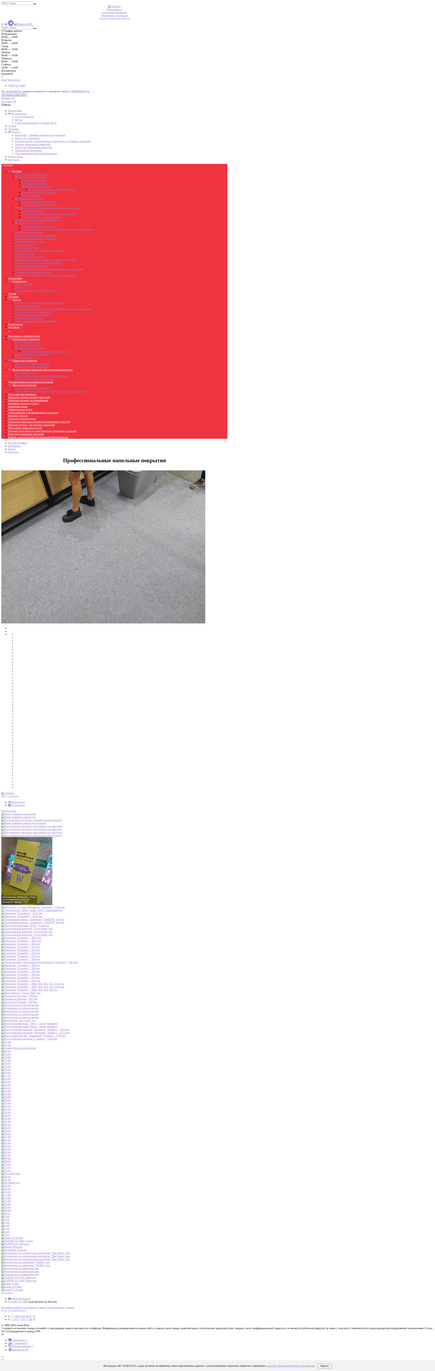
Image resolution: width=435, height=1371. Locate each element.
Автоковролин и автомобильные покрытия (40, 250)
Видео (11, 449)
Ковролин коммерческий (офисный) (36, 235)
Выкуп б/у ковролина (27, 138)
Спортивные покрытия (32, 177)
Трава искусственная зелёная (38, 201)
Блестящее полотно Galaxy (30, 241)
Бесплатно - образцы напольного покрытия (40, 135)
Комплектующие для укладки (39, 192)
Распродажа (15, 110)
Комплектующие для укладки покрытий (38, 263)
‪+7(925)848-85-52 (80, 91)
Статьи (12, 125)
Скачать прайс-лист (15, 95)
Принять (324, 1366)
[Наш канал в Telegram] (11, 24)
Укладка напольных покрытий (32, 144)
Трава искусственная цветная (39, 204)
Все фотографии (17, 442)
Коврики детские (25, 253)
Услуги (17, 132)
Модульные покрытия (34, 183)
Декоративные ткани (27, 247)
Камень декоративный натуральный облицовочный (45, 275)
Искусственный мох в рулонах (39, 226)
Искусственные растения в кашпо (41, 217)
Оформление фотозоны (28, 150)
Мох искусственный (31, 223)
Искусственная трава (34, 180)
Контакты (14, 159)
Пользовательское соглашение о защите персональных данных (37, 1307)
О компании (20, 113)
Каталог (17, 171)
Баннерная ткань (24, 244)
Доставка (13, 129)
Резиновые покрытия (38, 186)
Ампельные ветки (32, 211)
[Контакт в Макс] (23, 24)
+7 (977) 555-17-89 (21, 1319)
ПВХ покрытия (31, 195)
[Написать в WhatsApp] (2, 24)
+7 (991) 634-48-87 (21, 1316)
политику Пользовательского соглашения (290, 1365)
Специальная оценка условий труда (35, 122)
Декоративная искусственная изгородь (37, 220)
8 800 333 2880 (16, 85)
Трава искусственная (31, 198)
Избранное (14, 446)
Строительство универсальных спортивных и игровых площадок (53, 141)
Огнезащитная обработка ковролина (36, 153)
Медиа (19, 119)
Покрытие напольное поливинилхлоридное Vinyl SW (46, 259)
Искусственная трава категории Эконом (52, 189)
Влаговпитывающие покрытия (33, 272)
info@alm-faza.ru (10, 79)
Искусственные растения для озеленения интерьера (49, 207)
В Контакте (18, 802)
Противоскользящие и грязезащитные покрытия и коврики (49, 269)
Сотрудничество (24, 116)
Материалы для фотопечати (31, 174)
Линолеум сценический (29, 256)
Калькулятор (15, 156)
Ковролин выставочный (29, 232)
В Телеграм (18, 805)
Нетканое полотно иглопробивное (35, 238)
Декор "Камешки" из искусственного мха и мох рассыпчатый (57, 229)
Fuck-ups (13, 452)
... (9, 330)
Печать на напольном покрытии (33, 147)
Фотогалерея (8, 810)
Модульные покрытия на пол (32, 266)
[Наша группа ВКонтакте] (5, 24)
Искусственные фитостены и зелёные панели (48, 214)
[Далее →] (103, 622)
